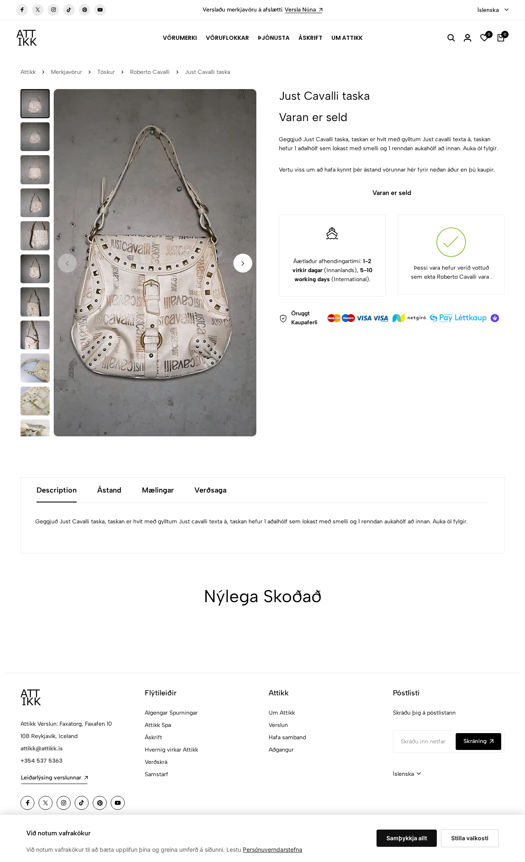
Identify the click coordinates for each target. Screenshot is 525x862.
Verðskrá (156, 762)
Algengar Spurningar (171, 712)
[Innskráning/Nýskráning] (467, 37)
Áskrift (310, 38)
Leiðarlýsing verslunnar (51, 777)
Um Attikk (347, 38)
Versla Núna (300, 9)
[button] (242, 263)
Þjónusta (274, 38)
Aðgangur (281, 749)
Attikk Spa (158, 725)
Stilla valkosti (469, 837)
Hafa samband (287, 737)
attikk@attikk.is (42, 748)
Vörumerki (180, 38)
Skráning (474, 741)
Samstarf (156, 774)
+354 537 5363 (41, 760)
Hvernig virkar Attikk (171, 749)
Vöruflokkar (227, 38)
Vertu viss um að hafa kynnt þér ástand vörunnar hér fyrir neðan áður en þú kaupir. (387, 169)
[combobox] (493, 10)
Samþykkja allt (406, 837)
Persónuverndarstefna (272, 849)
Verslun (278, 725)
